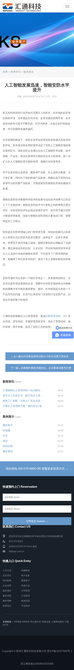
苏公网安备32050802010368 (37, 663)
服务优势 (7, 595)
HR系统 (18, 621)
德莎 (5, 440)
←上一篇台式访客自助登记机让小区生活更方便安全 (40, 356)
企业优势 (7, 585)
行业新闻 (25, 595)
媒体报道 (25, 601)
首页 (5, 71)
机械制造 (25, 570)
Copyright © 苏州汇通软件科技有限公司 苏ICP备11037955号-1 (37, 651)
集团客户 (25, 580)
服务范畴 (7, 601)
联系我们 (7, 606)
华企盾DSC (35, 621)
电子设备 (25, 575)
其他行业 (25, 585)
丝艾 (5, 435)
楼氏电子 (8, 425)
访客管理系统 (53, 316)
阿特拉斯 (8, 446)
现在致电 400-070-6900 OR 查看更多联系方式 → (37, 468)
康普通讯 (8, 451)
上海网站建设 (57, 621)
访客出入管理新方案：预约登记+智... (23, 406)
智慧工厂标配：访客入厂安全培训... (23, 400)
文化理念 (7, 575)
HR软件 (26, 621)
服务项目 (7, 590)
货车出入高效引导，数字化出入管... (23, 395)
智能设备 (46, 621)
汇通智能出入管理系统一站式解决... (23, 390)
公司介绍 (7, 570)
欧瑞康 (6, 430)
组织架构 (7, 580)
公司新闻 (25, 590)
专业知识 (25, 606)
